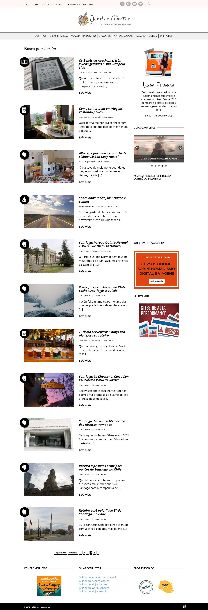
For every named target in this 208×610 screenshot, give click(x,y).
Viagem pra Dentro (83, 35)
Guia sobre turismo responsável (97, 577)
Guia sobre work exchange (94, 588)
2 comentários (103, 162)
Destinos (40, 35)
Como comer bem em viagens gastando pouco (101, 110)
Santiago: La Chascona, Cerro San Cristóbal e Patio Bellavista (104, 378)
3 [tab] (159, 166)
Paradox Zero (184, 606)
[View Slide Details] (159, 148)
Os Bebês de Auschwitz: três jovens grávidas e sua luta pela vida (102, 64)
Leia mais (85, 92)
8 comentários (106, 340)
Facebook (122, 4)
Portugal (83, 162)
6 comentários (106, 117)
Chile (81, 251)
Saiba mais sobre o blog (159, 115)
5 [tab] (166, 166)
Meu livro (88, 4)
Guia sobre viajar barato (93, 584)
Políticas (46, 4)
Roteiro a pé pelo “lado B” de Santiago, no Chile (100, 512)
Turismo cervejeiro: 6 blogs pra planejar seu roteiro (102, 333)
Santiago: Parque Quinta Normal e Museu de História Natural (103, 244)
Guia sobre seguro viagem (94, 581)
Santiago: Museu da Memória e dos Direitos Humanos (102, 423)
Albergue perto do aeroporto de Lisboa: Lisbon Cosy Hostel (102, 155)
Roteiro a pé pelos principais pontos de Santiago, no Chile (100, 467)
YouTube (134, 4)
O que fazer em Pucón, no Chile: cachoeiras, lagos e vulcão (102, 289)
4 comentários (99, 296)
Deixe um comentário (103, 72)
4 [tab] (162, 166)
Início (26, 4)
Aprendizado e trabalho (130, 35)
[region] (159, 148)
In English (166, 35)
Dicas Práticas (59, 35)
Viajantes (105, 35)
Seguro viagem (72, 4)
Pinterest (140, 4)
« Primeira (73, 552)
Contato (58, 4)
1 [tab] (152, 166)
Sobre (35, 4)
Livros (153, 35)
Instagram (128, 4)
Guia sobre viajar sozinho (93, 591)
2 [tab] (155, 166)
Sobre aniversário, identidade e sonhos (102, 200)
